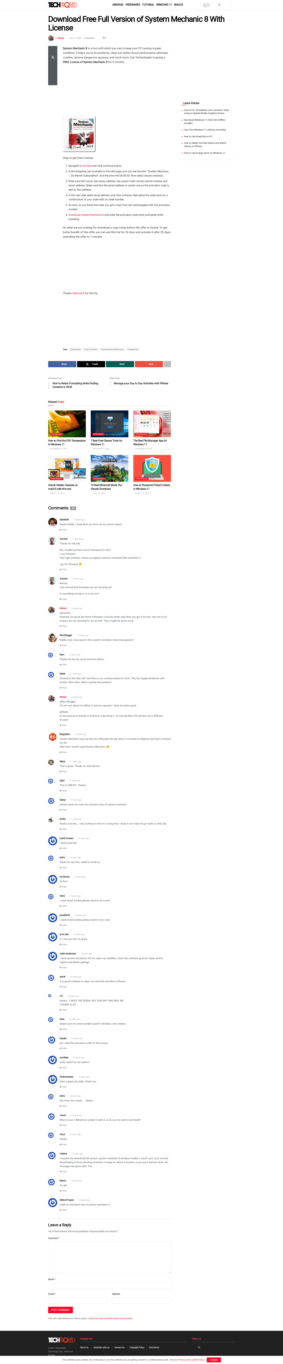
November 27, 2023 (101, 449)
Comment (54, 1238)
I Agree (214, 1360)
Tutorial (148, 4)
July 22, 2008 (75, 38)
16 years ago (83, 838)
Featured (98, 434)
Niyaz (62, 761)
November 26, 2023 (143, 449)
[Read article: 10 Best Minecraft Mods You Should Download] (109, 468)
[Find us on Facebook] (215, 5)
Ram (62, 654)
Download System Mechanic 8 (86, 214)
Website (116, 1294)
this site (86, 165)
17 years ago (79, 520)
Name (52, 1279)
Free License (90, 349)
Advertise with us (101, 1347)
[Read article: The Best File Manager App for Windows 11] (152, 423)
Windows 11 (164, 4)
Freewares (132, 4)
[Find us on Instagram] (224, 5)
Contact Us (119, 1347)
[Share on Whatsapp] (52, 66)
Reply (64, 530)
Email (52, 1293)
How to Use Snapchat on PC (198, 136)
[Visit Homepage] (68, 5)
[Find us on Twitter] (219, 5)
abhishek (64, 519)
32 (104, 37)
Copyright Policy (137, 1347)
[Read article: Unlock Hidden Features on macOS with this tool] (67, 468)
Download (75, 349)
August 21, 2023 (57, 493)
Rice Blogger (66, 635)
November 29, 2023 (58, 449)
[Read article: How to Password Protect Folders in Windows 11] (152, 468)
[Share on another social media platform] (52, 81)
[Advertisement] (117, 91)
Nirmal (61, 38)
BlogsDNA (65, 734)
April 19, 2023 (98, 493)
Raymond (78, 293)
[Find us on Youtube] (228, 5)
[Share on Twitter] (52, 58)
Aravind (63, 539)
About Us (84, 1347)
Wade (62, 673)
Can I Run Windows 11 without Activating (205, 129)
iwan (62, 1019)
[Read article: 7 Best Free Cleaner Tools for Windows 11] (109, 423)
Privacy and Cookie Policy (191, 1359)
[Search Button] (234, 5)
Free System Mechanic (112, 349)
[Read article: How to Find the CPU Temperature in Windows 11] (67, 423)
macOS (178, 4)
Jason (63, 1115)
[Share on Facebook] (52, 50)
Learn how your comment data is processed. (110, 1318)
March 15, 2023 (142, 493)
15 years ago (76, 1115)
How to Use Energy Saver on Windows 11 (204, 153)
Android (117, 4)
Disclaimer (154, 1347)
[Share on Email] (52, 73)
